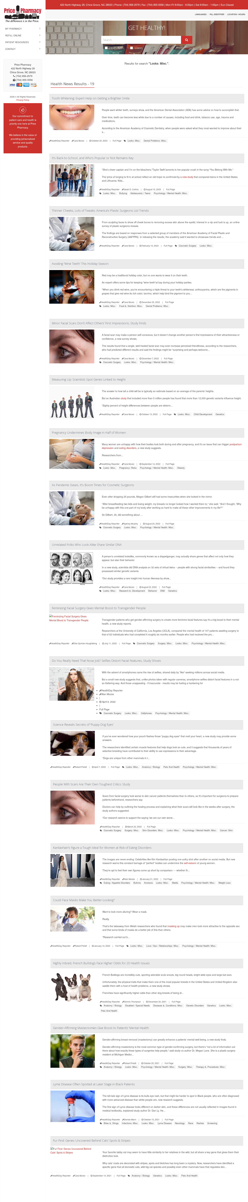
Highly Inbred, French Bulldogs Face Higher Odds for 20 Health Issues (101, 963)
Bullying (123, 193)
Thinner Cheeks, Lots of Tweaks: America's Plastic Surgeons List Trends (100, 210)
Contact (10, 49)
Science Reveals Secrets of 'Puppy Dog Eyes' (83, 724)
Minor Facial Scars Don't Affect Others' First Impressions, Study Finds (99, 323)
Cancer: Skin (226, 830)
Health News (116, 48)
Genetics (220, 414)
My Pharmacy (13, 28)
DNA (162, 590)
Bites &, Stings (111, 1123)
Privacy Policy (22, 99)
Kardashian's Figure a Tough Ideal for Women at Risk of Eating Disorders (102, 848)
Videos (139, 48)
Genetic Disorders (195, 1005)
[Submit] (186, 40)
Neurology (180, 1123)
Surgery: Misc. (165, 643)
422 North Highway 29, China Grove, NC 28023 (86, 4)
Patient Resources (17, 42)
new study (187, 177)
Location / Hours (236, 14)
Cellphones (146, 713)
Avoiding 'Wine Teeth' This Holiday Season (80, 264)
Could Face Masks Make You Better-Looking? (84, 900)
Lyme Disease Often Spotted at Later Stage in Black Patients (94, 1084)
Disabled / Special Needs (137, 1005)
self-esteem (190, 863)
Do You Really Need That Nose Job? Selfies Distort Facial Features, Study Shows (106, 661)
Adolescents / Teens (140, 193)
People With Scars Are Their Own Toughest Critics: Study (91, 784)
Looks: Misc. (134, 140)
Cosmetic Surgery (187, 245)
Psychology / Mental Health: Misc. (171, 193)
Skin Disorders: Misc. (152, 830)
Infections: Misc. (130, 1123)
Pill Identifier (217, 14)
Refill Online (13, 35)
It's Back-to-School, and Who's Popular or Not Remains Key (92, 158)
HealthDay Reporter (112, 690)
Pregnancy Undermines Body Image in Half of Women (89, 432)
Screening (212, 1123)
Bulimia (137, 882)
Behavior (152, 590)
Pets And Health (171, 766)
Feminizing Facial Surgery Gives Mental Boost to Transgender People (99, 608)
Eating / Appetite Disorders (117, 882)
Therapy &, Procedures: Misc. (210, 1066)
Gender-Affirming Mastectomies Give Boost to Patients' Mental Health (101, 1028)
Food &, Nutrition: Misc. (131, 306)
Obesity (181, 467)
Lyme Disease (165, 1123)
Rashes (200, 1123)
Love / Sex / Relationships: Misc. (162, 945)
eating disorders (127, 448)
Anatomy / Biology (151, 766)
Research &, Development (132, 590)
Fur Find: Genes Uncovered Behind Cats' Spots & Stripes (91, 1140)
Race (190, 1123)
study (124, 398)
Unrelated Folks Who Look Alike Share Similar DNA (87, 545)
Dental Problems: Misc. (155, 140)
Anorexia (148, 882)
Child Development (203, 414)
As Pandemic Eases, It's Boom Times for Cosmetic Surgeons (93, 485)
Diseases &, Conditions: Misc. (168, 1005)
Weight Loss (224, 882)
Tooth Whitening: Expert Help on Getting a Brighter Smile (91, 98)
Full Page (117, 140)
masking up (173, 926)
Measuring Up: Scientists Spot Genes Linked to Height (89, 379)
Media (175, 882)
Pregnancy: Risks (128, 467)
